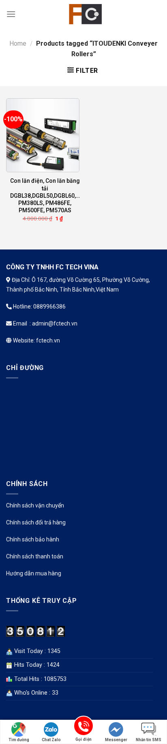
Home (17, 43)
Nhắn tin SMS (148, 740)
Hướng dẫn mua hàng (33, 573)
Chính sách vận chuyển (35, 505)
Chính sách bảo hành (32, 539)
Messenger (116, 740)
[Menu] (11, 14)
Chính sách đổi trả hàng (36, 522)
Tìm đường (19, 740)
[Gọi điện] (83, 727)
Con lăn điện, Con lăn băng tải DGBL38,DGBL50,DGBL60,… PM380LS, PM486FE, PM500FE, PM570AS (45, 195)
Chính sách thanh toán (34, 556)
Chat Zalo (51, 740)
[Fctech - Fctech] (83, 14)
